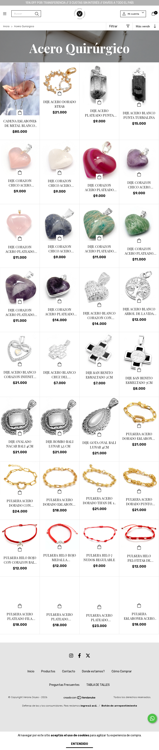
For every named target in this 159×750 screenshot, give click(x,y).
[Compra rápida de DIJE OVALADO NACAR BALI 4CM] (19, 433)
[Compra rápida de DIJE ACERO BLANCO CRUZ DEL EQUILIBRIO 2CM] (59, 364)
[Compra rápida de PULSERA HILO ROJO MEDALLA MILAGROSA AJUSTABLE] (59, 547)
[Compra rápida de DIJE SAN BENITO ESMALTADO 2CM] (99, 364)
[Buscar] (37, 14)
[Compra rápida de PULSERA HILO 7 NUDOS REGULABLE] (99, 547)
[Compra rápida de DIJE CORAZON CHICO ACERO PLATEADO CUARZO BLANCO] (59, 172)
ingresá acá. (89, 705)
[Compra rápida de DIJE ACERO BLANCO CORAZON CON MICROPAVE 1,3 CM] (99, 304)
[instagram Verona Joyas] (71, 656)
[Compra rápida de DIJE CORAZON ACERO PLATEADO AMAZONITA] (99, 238)
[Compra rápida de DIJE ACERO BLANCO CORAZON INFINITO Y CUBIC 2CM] (19, 364)
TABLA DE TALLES (98, 685)
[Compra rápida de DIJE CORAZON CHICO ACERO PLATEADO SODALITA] (59, 238)
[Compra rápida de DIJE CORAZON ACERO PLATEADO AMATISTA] (19, 301)
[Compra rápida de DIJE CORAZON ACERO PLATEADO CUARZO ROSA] (19, 238)
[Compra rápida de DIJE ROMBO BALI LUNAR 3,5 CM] (59, 433)
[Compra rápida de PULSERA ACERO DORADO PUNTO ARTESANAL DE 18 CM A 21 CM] (139, 491)
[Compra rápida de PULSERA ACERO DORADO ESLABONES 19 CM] (59, 491)
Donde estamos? (93, 671)
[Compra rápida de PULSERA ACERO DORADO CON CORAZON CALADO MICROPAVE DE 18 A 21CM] (19, 492)
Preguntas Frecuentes (64, 685)
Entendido (79, 744)
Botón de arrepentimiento (119, 705)
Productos (48, 671)
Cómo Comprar (122, 671)
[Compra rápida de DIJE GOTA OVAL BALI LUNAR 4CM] (99, 434)
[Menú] (7, 13)
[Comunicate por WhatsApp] (152, 718)
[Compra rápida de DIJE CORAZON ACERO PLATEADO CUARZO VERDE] (139, 240)
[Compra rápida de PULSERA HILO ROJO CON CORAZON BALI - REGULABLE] (19, 549)
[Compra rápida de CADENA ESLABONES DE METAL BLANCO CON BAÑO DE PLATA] (19, 112)
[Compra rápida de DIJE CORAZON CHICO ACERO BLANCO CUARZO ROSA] (19, 172)
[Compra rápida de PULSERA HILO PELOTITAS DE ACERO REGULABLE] (139, 547)
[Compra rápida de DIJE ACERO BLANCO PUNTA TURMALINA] (139, 104)
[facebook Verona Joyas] (79, 656)
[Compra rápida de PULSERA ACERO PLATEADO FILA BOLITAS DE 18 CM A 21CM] (19, 605)
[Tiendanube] (79, 698)
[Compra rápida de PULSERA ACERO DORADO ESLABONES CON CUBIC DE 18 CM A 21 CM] (139, 425)
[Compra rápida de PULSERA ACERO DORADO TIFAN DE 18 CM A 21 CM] (99, 490)
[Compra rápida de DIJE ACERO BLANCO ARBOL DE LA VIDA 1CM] (139, 300)
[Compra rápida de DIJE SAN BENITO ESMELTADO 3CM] (139, 369)
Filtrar (113, 26)
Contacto (68, 671)
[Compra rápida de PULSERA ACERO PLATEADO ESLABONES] (59, 606)
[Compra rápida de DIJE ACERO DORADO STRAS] (59, 93)
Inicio (6, 26)
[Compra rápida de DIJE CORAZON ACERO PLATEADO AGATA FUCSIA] (99, 177)
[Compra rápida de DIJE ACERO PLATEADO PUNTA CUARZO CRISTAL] (99, 102)
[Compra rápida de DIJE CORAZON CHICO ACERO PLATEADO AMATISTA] (139, 174)
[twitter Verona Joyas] (88, 656)
